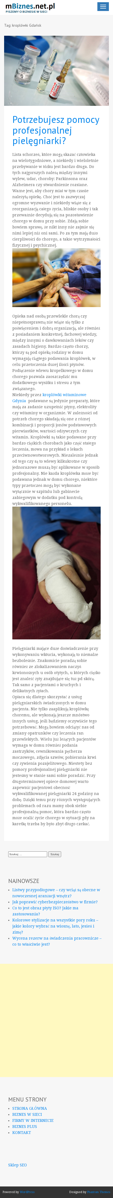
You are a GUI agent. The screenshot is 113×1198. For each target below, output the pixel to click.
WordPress (27, 1192)
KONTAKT (21, 1132)
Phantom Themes (98, 1192)
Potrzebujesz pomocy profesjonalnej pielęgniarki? (55, 130)
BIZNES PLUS (24, 1126)
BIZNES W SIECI (27, 1114)
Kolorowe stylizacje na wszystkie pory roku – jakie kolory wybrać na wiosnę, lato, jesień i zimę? (55, 926)
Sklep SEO (17, 1165)
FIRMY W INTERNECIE (32, 1120)
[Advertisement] (56, 1020)
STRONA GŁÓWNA (29, 1108)
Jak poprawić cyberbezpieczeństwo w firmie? (55, 902)
